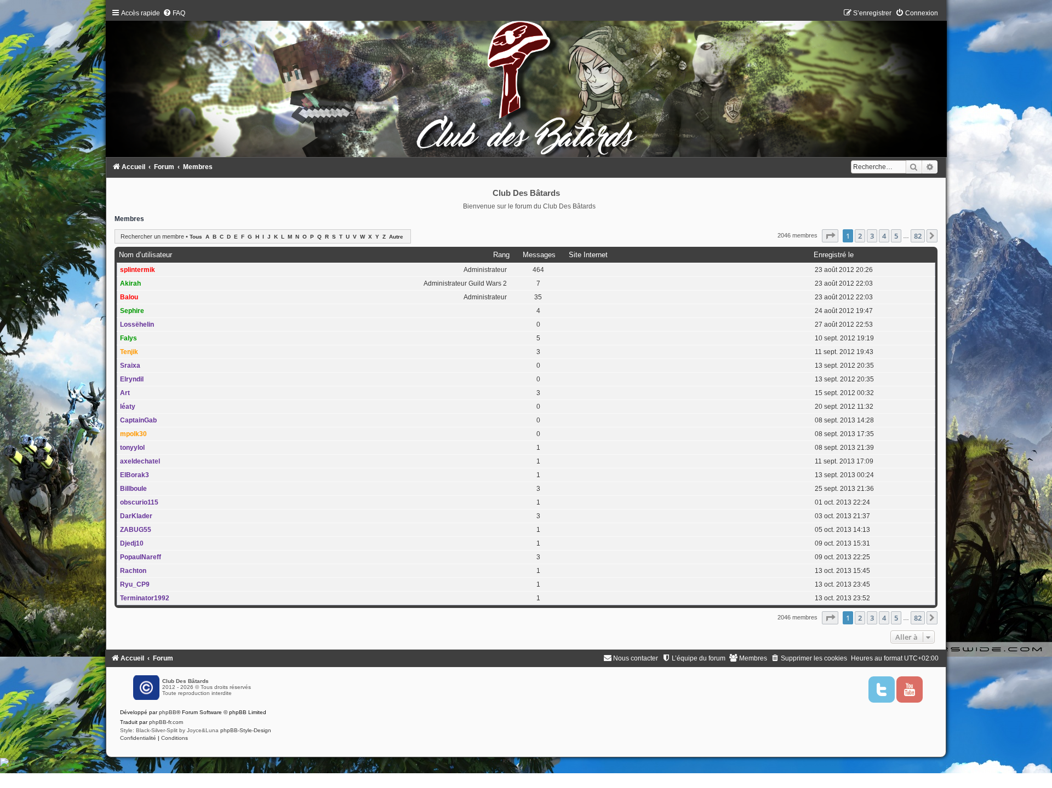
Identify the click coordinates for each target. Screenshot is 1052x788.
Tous (196, 237)
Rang (501, 255)
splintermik (137, 270)
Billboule (133, 489)
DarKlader (136, 516)
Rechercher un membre (152, 236)
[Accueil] (526, 86)
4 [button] (884, 236)
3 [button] (872, 236)
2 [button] (860, 236)
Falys (128, 338)
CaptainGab (138, 420)
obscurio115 (139, 502)
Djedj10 (132, 543)
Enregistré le (834, 255)
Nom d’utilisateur (145, 255)
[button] (830, 235)
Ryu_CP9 (135, 584)
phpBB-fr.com (166, 722)
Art (125, 393)
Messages (539, 255)
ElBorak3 (134, 475)
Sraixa (130, 365)
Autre (396, 237)
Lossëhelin (137, 324)
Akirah (130, 283)
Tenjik (129, 352)
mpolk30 (133, 434)
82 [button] (918, 236)
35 (538, 297)
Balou (129, 297)
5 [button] (896, 236)
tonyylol (132, 447)
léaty (127, 406)
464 (538, 270)
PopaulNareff (140, 557)
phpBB (167, 712)
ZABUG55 (135, 530)
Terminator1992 (144, 598)
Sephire (132, 311)
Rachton (133, 571)
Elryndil (132, 379)
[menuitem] (174, 13)
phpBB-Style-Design (245, 730)
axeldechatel (140, 461)
